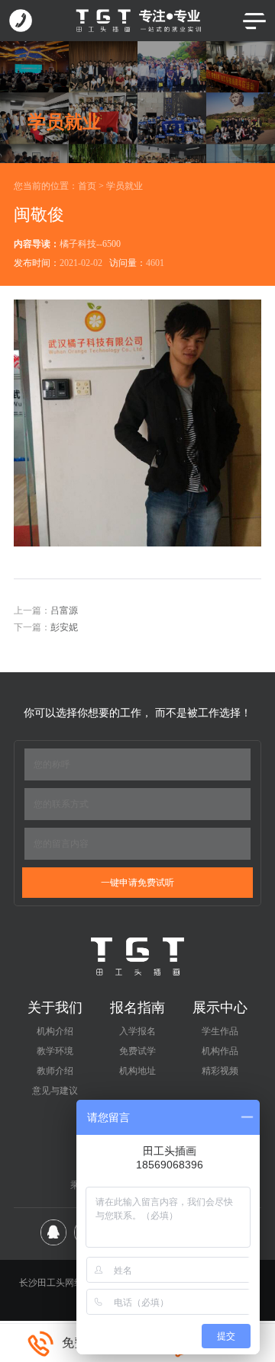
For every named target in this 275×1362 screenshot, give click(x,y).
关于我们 (55, 1007)
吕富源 (64, 610)
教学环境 (55, 1051)
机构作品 (220, 1051)
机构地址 (137, 1071)
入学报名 (137, 1031)
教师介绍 (55, 1071)
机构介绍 (55, 1031)
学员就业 (124, 186)
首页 (87, 186)
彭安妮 (64, 627)
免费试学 (137, 1051)
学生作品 (220, 1031)
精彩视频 (220, 1071)
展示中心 (219, 1007)
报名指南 (137, 1007)
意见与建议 (55, 1090)
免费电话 (86, 1342)
